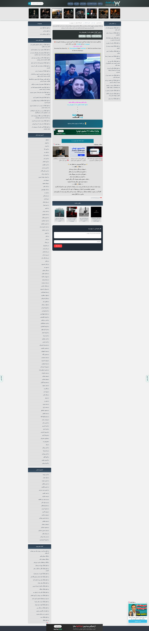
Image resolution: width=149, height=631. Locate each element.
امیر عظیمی (45, 164)
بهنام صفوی (45, 183)
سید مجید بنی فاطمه (43, 499)
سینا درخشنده (45, 282)
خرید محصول (138, 621)
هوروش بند (45, 441)
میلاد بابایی (45, 394)
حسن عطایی (45, 483)
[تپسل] (54, 130)
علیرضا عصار (45, 332)
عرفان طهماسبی (44, 314)
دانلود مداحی (83, 3)
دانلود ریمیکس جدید (44, 34)
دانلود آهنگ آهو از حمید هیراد (41, 604)
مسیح (46, 398)
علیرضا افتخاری (44, 326)
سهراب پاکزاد (45, 276)
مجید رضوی (45, 385)
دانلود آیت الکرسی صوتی (42, 611)
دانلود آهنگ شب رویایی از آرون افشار (39, 595)
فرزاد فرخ (45, 429)
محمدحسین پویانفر (43, 518)
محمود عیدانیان (44, 527)
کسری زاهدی (45, 460)
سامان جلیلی (45, 273)
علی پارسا (45, 335)
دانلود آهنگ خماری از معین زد (112, 90)
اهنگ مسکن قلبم (44, 556)
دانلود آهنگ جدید (44, 617)
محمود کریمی (45, 508)
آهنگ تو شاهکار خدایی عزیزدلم (41, 562)
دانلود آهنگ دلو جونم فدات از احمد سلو (40, 62)
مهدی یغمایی (45, 379)
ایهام (47, 139)
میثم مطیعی (45, 521)
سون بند (46, 267)
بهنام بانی (46, 180)
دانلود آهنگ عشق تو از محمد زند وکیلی (40, 84)
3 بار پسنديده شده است (95, 197)
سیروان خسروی (44, 289)
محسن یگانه (45, 354)
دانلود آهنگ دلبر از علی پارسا (41, 601)
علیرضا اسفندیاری (44, 539)
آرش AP (46, 149)
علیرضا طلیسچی (44, 317)
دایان (47, 236)
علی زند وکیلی (44, 320)
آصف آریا (46, 155)
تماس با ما (77, 3)
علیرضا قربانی (44, 307)
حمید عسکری (45, 220)
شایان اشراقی (44, 298)
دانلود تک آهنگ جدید (91, 3)
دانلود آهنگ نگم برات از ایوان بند (40, 592)
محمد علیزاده (45, 373)
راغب (46, 239)
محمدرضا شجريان (44, 345)
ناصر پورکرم (45, 454)
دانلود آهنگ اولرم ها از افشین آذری (41, 97)
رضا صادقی (45, 251)
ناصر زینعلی (45, 447)
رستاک (46, 242)
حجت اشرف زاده (44, 226)
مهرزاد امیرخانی (44, 366)
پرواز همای (45, 202)
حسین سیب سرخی (43, 490)
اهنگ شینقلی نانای (44, 559)
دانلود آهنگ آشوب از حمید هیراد (41, 573)
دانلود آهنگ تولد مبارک (43, 583)
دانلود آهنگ (45, 620)
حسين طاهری (45, 487)
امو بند (46, 146)
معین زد (46, 401)
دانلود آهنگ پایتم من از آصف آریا (40, 579)
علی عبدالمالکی (44, 323)
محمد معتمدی (45, 357)
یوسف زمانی (45, 419)
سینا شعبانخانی (44, 292)
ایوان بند (46, 152)
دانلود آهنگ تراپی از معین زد (112, 43)
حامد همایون (45, 214)
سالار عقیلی (45, 270)
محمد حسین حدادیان (43, 530)
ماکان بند (46, 388)
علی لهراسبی (45, 310)
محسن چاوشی (44, 348)
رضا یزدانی (45, 248)
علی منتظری (45, 338)
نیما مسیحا (45, 450)
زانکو (46, 261)
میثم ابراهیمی (45, 363)
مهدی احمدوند (44, 360)
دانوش (46, 233)
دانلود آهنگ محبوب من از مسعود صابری (40, 49)
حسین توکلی (45, 217)
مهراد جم (46, 391)
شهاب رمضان (45, 304)
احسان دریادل (45, 174)
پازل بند (46, 192)
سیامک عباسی (44, 286)
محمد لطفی (45, 413)
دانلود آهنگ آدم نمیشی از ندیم (42, 71)
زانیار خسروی (45, 264)
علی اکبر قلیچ (45, 329)
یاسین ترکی (45, 422)
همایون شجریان (44, 438)
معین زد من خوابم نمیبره (42, 614)
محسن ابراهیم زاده (43, 370)
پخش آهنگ (70, 3)
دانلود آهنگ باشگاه (44, 589)
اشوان (46, 143)
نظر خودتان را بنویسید (94, 229)
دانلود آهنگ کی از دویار (113, 98)
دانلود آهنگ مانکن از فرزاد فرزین (40, 586)
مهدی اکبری (45, 511)
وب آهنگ (100, 3)
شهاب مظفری (44, 295)
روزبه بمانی (45, 254)
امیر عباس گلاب (44, 171)
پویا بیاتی (46, 199)
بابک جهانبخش (44, 189)
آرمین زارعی (45, 167)
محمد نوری (45, 404)
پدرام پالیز (45, 195)
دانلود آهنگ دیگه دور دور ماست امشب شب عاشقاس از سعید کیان (113, 63)
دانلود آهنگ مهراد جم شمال (41, 565)
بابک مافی (45, 186)
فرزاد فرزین (45, 426)
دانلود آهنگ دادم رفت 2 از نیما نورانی (40, 123)
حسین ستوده (45, 480)
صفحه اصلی (93, 22)
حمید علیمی (45, 493)
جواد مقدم (45, 477)
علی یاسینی (45, 342)
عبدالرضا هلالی (44, 505)
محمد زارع (45, 407)
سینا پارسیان (45, 279)
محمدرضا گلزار (44, 382)
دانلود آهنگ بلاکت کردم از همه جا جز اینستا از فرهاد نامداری (113, 70)
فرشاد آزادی (45, 435)
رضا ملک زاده (45, 258)
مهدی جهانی (45, 376)
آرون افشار (45, 161)
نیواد (47, 444)
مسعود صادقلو (44, 410)
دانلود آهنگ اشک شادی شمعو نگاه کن (39, 576)
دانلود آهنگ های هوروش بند (77, 141)
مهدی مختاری (45, 515)
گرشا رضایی (45, 463)
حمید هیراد (45, 205)
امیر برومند (45, 474)
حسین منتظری (44, 223)
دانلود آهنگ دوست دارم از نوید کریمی (40, 120)
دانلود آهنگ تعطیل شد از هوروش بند (90, 32)
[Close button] (146, 602)
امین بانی (46, 158)
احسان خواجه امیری (43, 177)
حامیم (46, 208)
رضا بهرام (45, 245)
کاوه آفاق (46, 457)
